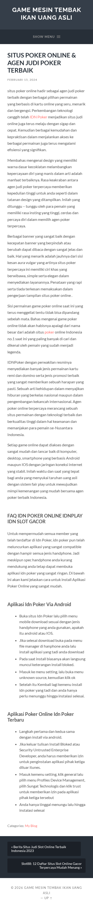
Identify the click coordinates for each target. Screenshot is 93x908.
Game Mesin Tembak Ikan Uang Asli (46, 13)
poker (49, 332)
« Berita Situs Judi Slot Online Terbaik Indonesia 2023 (38, 849)
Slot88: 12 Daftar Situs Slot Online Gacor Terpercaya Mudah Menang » (51, 865)
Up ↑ (48, 898)
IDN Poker (38, 117)
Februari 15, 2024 (22, 79)
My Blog (31, 826)
